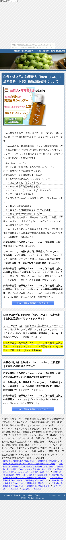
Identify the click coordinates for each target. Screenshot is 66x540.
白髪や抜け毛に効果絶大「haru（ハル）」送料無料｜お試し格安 (30, 461)
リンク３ (37, 489)
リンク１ (14, 489)
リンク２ (26, 489)
